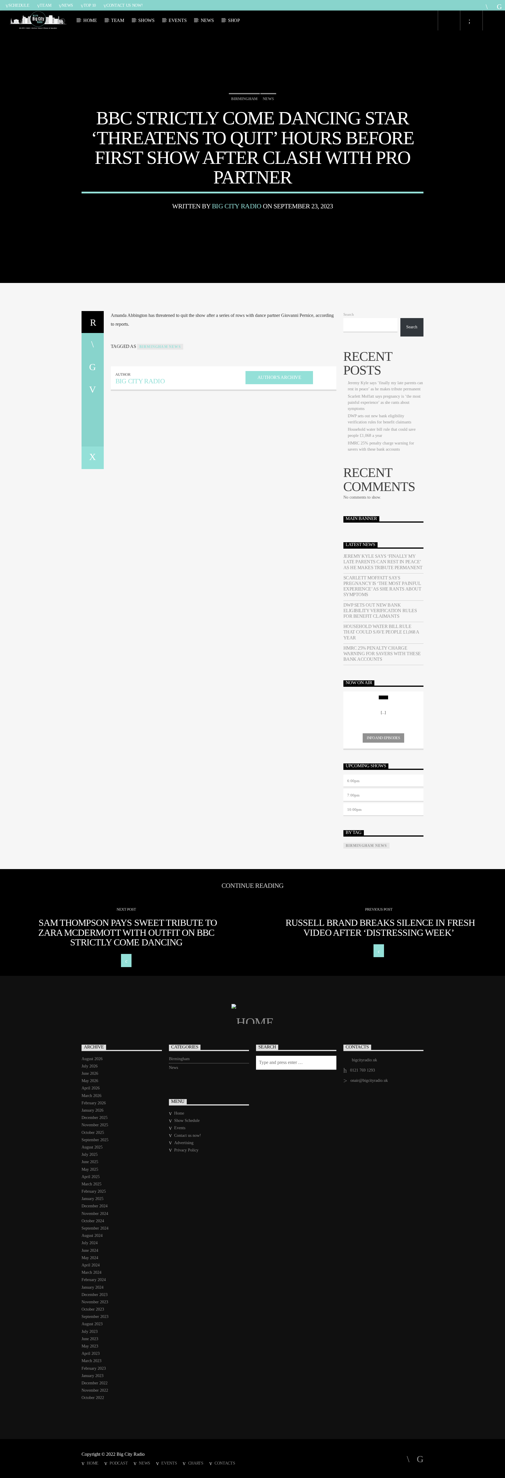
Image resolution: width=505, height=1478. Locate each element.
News (67, 5)
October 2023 (93, 1309)
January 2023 (92, 1376)
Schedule (19, 5)
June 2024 (90, 1250)
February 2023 (94, 1368)
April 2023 (91, 1353)
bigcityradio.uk (364, 1060)
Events (177, 20)
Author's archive (279, 377)
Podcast (119, 1463)
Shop (234, 20)
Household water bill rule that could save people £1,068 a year (381, 632)
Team (45, 5)
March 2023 (91, 1361)
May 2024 (90, 1258)
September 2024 (95, 1228)
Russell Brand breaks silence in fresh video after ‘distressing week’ (380, 927)
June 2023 (90, 1339)
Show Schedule (187, 1120)
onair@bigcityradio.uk (369, 1080)
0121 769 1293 (362, 1070)
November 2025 (95, 1125)
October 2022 (93, 1397)
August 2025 (92, 1147)
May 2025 (90, 1169)
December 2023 (95, 1294)
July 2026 (90, 1066)
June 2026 (90, 1073)
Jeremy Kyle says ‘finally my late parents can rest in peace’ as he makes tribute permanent (383, 562)
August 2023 (92, 1324)
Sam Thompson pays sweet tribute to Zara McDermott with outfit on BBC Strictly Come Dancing (127, 932)
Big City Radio (237, 206)
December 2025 (95, 1117)
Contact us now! (124, 5)
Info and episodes (383, 738)
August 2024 (92, 1235)
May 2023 (90, 1346)
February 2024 (94, 1280)
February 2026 (94, 1103)
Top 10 (90, 5)
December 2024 (95, 1206)
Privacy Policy (186, 1150)
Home (90, 20)
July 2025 (90, 1154)
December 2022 (95, 1383)
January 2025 (92, 1199)
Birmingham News (160, 347)
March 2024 (91, 1272)
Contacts (225, 1463)
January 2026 (92, 1110)
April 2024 (91, 1265)
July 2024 (90, 1243)
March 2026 (91, 1096)
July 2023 (90, 1331)
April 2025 (91, 1177)
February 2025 (94, 1191)
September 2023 (95, 1316)
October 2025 (93, 1132)
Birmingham (244, 99)
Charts (195, 1463)
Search (348, 315)
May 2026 (90, 1081)
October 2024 (93, 1221)
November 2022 (95, 1390)
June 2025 (90, 1162)
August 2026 (92, 1059)
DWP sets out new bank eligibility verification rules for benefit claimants (380, 610)
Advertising (183, 1143)
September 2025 (95, 1140)
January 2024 (92, 1287)
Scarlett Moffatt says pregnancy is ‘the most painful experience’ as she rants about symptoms (384, 402)
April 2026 (91, 1088)
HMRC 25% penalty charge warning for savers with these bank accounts (382, 654)
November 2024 (95, 1213)
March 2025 (91, 1184)
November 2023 (95, 1302)
